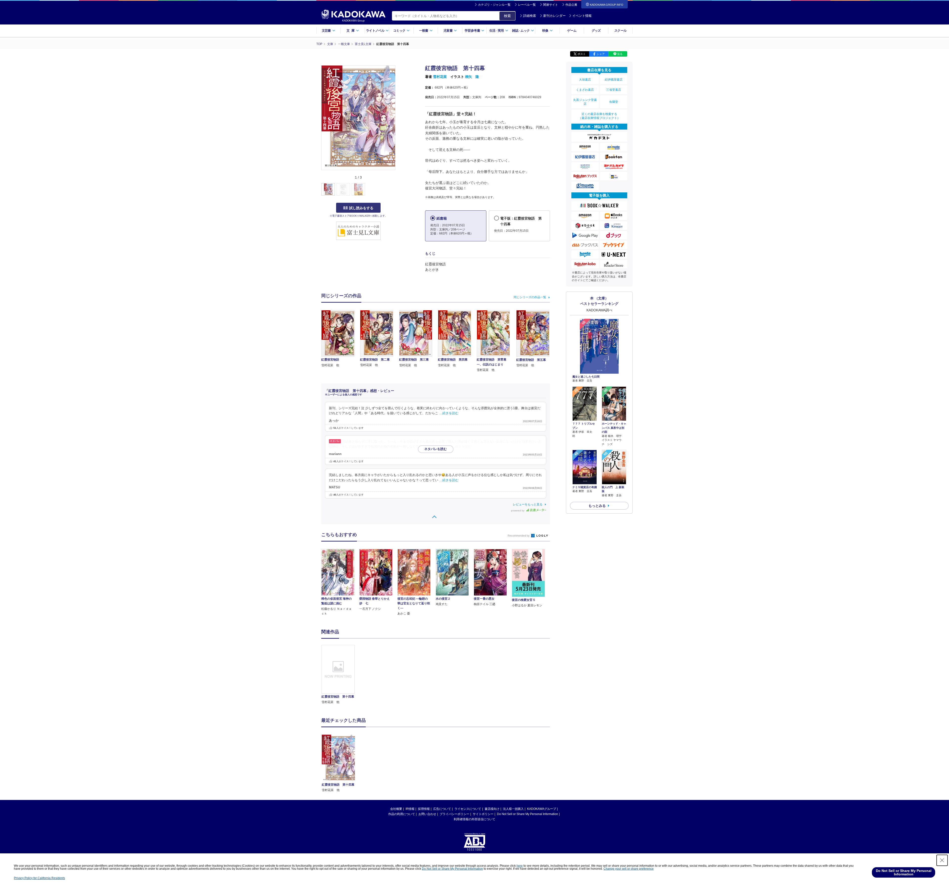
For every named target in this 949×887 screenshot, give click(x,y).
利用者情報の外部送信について (474, 819)
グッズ (596, 30)
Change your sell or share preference (629, 868)
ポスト (582, 53)
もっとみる (597, 506)
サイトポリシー (483, 814)
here (520, 865)
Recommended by (519, 535)
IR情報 (410, 809)
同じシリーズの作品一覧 (530, 297)
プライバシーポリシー (454, 814)
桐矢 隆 (472, 77)
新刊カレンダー (554, 16)
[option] (340, 675)
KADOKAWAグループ (541, 809)
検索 (507, 16)
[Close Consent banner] (942, 860)
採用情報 (424, 809)
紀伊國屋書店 (614, 79)
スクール (620, 30)
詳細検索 (529, 16)
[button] (398, 189)
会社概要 (396, 809)
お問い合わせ (427, 814)
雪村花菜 (440, 77)
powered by (518, 510)
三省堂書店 (613, 89)
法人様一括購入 (513, 809)
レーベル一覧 (527, 4)
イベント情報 (582, 16)
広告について (442, 809)
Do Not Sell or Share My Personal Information (527, 814)
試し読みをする (361, 208)
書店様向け (492, 809)
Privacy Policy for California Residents (39, 878)
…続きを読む (448, 413)
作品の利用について (401, 814)
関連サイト (550, 4)
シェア (601, 53)
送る (620, 53)
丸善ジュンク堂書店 (585, 102)
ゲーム (571, 30)
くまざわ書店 (585, 89)
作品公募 (571, 4)
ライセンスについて (467, 809)
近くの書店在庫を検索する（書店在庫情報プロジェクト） (599, 116)
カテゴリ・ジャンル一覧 (494, 4)
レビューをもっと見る (527, 504)
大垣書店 (585, 79)
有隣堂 (613, 102)
